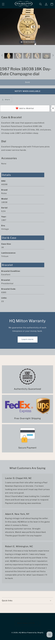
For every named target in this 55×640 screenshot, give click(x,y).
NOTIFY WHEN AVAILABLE (27, 91)
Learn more (28, 339)
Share (7, 99)
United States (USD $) (26, 623)
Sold (27, 82)
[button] (3, 4)
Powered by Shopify (35, 632)
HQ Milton (23, 632)
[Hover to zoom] (27, 26)
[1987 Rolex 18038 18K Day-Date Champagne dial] (8, 56)
